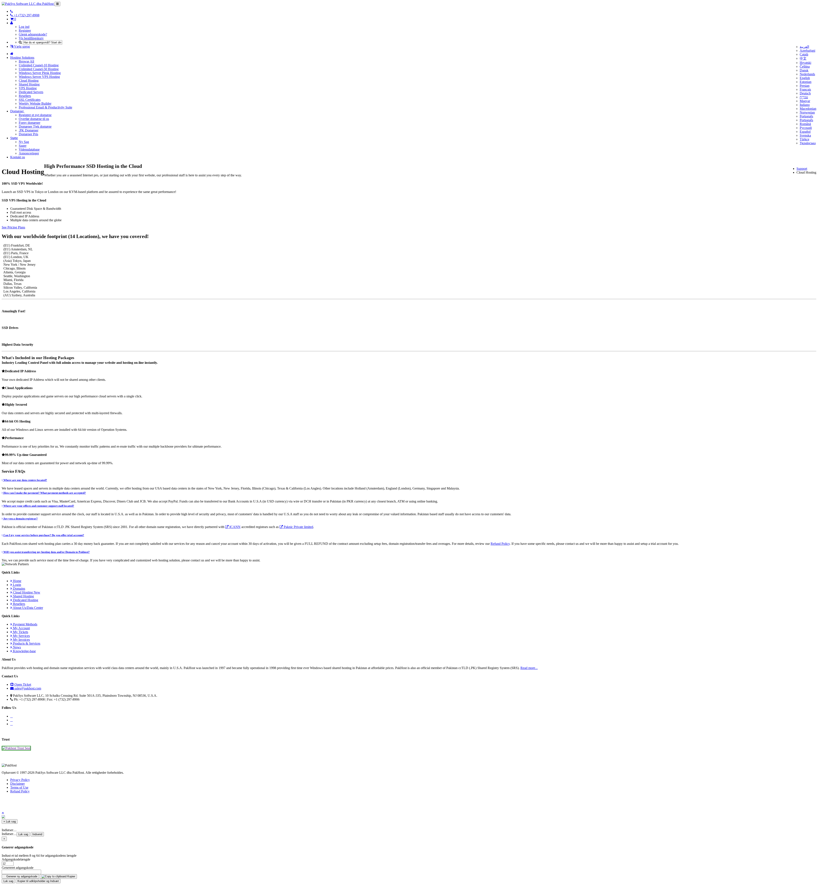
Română (805, 124)
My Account (21, 628)
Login (16, 585)
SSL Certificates (29, 99)
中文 (803, 58)
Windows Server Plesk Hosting (40, 73)
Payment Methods (24, 624)
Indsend (37, 834)
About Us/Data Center (27, 608)
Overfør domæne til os (34, 119)
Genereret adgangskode (17, 867)
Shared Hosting (29, 84)
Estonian (805, 82)
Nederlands (807, 74)
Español (805, 131)
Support (801, 168)
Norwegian (807, 112)
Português (806, 116)
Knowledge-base (24, 651)
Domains (18, 588)
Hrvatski (805, 62)
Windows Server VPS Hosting (39, 77)
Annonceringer (29, 153)
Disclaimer (17, 783)
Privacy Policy (20, 780)
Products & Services (26, 643)
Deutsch (805, 93)
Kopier (70, 876)
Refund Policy (500, 543)
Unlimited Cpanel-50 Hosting (39, 69)
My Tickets (20, 632)
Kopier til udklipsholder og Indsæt (38, 881)
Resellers (25, 96)
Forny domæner (29, 122)
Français (805, 89)
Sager (22, 145)
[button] (3, 813)
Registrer (25, 30)
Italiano (805, 105)
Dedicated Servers (31, 92)
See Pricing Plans (13, 227)
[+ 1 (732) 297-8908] (11, 11)
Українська (808, 143)
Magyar (805, 101)
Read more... (529, 668)
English (805, 78)
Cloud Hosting (29, 80)
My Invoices (21, 639)
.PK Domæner (28, 130)
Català (804, 54)
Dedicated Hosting (25, 600)
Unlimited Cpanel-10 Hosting (39, 65)
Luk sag (23, 834)
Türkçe (804, 139)
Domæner (17, 111)
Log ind (24, 27)
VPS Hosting (28, 88)
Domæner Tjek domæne (35, 126)
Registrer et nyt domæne (35, 115)
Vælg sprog (21, 46)
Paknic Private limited (298, 527)
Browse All (26, 61)
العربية (804, 47)
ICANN (235, 527)
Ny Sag (24, 142)
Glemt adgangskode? (33, 34)
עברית (804, 97)
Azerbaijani (807, 50)
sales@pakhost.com (27, 688)
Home (16, 581)
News (16, 647)
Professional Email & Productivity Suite (45, 107)
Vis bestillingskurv (31, 38)
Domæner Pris (28, 134)
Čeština (805, 66)
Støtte (14, 138)
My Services (21, 636)
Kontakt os (17, 157)
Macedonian (808, 108)
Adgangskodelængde (16, 859)
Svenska (805, 135)
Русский (806, 128)
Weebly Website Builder (35, 103)
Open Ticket (22, 684)
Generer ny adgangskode (21, 876)
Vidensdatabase (29, 149)
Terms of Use (19, 787)
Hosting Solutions (22, 57)
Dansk (804, 70)
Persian (804, 85)
